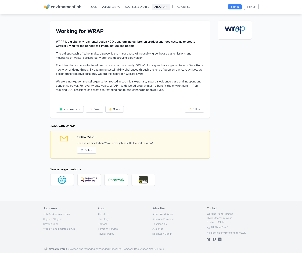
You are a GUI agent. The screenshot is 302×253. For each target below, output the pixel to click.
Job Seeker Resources (56, 214)
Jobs (94, 6)
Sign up (47, 219)
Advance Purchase (163, 219)
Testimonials (159, 223)
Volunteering (111, 6)
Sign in (58, 219)
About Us (103, 214)
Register (157, 233)
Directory (161, 6)
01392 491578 (219, 227)
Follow (196, 109)
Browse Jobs (50, 223)
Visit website (71, 109)
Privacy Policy (106, 233)
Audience (157, 228)
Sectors (102, 223)
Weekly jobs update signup (59, 228)
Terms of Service (108, 228)
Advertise (183, 6)
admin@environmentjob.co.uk (228, 232)
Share (116, 109)
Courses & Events (137, 6)
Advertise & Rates (162, 214)
